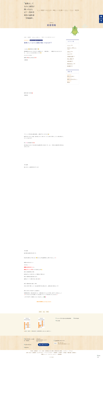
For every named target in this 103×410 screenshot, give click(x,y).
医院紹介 (36, 350)
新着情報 (60, 354)
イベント (69, 45)
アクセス (71, 350)
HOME (31, 350)
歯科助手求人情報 (58, 350)
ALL (44, 311)
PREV (47, 311)
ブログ (68, 54)
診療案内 (34, 352)
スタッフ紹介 (41, 350)
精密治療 (69, 352)
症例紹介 (74, 352)
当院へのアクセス (39, 341)
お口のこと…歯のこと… (71, 47)
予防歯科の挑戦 (70, 56)
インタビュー (65, 350)
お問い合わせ (44, 344)
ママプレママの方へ (48, 352)
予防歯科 (55, 352)
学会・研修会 (69, 58)
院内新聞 (69, 66)
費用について (44, 354)
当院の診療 (69, 61)
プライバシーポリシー (52, 354)
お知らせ (69, 51)
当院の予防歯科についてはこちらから (44, 301)
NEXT (40, 311)
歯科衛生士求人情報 (49, 350)
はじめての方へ (40, 352)
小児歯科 (60, 352)
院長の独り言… (70, 63)
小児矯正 (65, 352)
